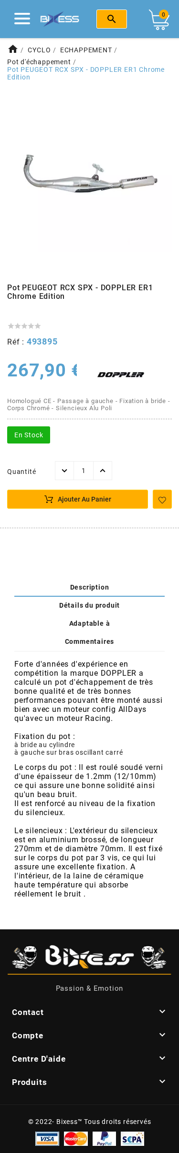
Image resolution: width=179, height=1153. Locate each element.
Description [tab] (89, 587)
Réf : (17, 341)
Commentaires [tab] (90, 641)
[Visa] (47, 1138)
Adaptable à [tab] (89, 623)
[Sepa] (132, 1138)
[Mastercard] (76, 1138)
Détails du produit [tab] (89, 605)
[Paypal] (104, 1138)
